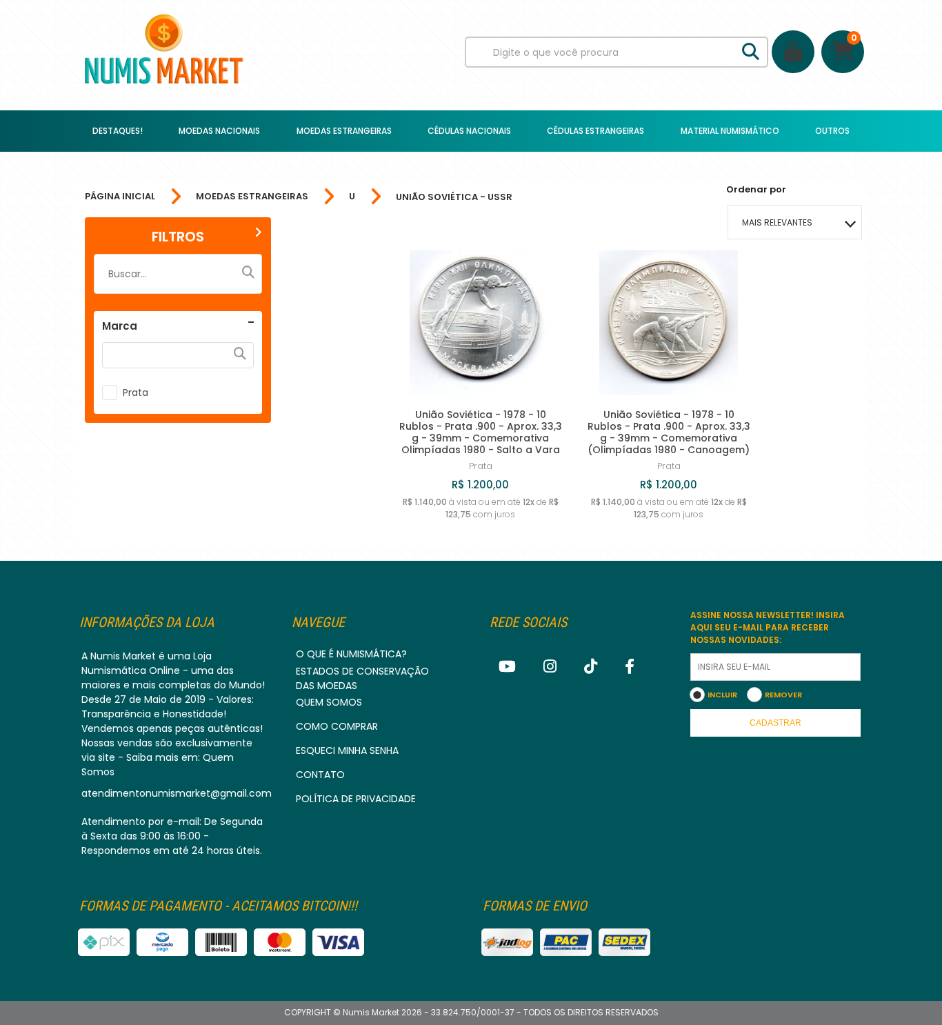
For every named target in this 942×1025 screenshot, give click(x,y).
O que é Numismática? (351, 654)
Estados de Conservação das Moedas (362, 678)
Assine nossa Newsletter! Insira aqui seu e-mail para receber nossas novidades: (767, 627)
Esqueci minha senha (347, 750)
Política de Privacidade (356, 799)
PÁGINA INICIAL (120, 196)
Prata (135, 392)
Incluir (722, 694)
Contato (320, 775)
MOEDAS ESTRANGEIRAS (252, 196)
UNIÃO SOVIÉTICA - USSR (454, 196)
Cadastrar (775, 723)
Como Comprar (337, 726)
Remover (783, 694)
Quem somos (329, 702)
